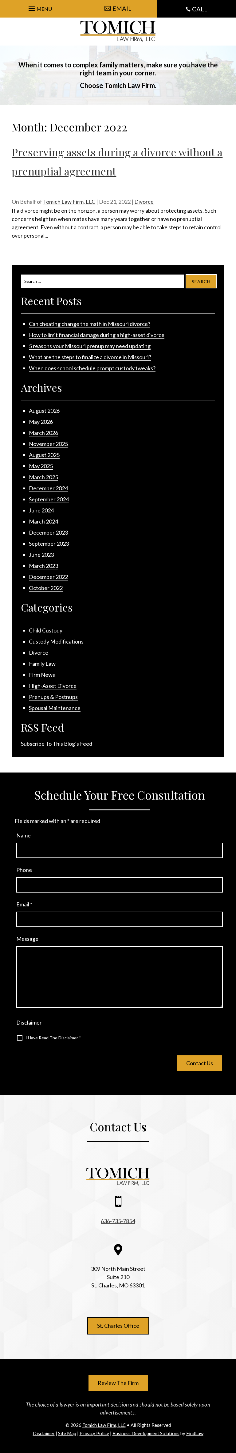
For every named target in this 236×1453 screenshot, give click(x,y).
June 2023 (41, 554)
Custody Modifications (56, 641)
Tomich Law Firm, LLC (69, 201)
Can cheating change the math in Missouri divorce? (89, 323)
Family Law (42, 663)
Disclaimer (29, 1022)
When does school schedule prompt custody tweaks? (92, 368)
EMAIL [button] (122, 8)
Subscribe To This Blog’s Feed (56, 743)
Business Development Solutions (145, 1433)
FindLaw (194, 1433)
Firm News (42, 674)
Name (23, 835)
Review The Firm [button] (118, 1382)
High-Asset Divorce (53, 685)
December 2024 (48, 488)
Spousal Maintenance (55, 707)
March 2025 (43, 477)
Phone (24, 869)
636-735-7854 (118, 1221)
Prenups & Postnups (53, 696)
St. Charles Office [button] (118, 1325)
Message (27, 938)
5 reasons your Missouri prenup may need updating (90, 346)
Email (24, 904)
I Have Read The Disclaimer (53, 1037)
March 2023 (43, 565)
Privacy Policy (94, 1433)
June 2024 (41, 510)
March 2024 (43, 521)
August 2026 (44, 410)
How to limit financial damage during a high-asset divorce (96, 334)
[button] (39, 7)
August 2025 (44, 455)
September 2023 (49, 543)
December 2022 (48, 576)
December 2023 (48, 532)
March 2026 (43, 432)
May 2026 (41, 421)
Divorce (144, 201)
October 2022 (46, 587)
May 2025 (41, 466)
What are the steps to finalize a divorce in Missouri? (90, 357)
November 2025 (48, 443)
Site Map (67, 1433)
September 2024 (49, 499)
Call (199, 9)
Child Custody (45, 630)
